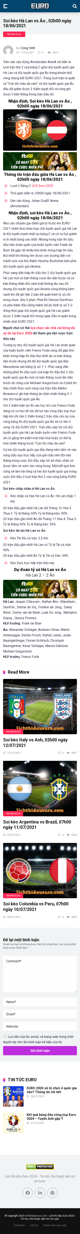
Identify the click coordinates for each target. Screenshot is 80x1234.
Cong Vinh (28, 48)
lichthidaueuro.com (36, 1215)
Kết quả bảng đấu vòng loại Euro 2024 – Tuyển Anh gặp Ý (51, 1117)
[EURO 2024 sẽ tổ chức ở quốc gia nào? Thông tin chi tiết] (13, 1105)
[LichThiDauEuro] (40, 6)
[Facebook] (28, 1193)
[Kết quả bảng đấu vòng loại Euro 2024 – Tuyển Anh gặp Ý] (13, 1132)
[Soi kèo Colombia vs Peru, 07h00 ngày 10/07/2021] (40, 870)
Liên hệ (34, 1225)
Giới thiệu (19, 1225)
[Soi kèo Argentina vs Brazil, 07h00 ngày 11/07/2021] (40, 788)
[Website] (52, 1193)
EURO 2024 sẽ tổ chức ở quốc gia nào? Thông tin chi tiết (52, 1090)
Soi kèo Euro (14, 34)
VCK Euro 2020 (42, 186)
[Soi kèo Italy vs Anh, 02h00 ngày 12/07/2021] (40, 706)
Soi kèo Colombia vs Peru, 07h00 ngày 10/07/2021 (36, 906)
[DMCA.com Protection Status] (40, 1169)
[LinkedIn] (40, 1193)
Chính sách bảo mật (54, 1225)
